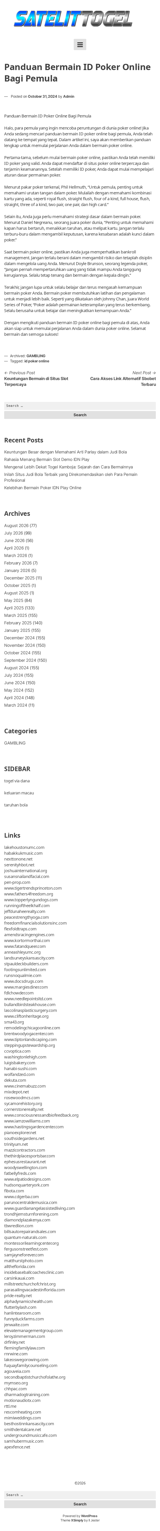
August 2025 (16, 592)
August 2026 (16, 525)
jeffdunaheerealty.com (24, 911)
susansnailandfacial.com (26, 876)
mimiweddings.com (22, 1418)
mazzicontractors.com (24, 1150)
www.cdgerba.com (21, 1196)
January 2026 (17, 570)
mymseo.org (16, 1383)
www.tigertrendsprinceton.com (33, 888)
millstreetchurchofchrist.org (29, 1284)
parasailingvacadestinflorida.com (34, 1290)
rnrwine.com (16, 1354)
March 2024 (15, 705)
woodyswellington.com (25, 1167)
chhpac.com (15, 1388)
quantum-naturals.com (25, 1237)
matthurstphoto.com (23, 1260)
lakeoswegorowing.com (26, 1359)
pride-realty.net (18, 1295)
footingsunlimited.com (25, 969)
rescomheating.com (22, 1412)
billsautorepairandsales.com (30, 1231)
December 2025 (19, 577)
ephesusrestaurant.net (25, 1161)
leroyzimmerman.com (24, 1336)
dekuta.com (15, 1080)
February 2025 (18, 622)
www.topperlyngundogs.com (31, 900)
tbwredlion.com (18, 1226)
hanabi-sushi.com (20, 1068)
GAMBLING (35, 356)
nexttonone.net (18, 859)
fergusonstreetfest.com (26, 1249)
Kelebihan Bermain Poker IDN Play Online (42, 487)
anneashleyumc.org (22, 952)
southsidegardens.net (24, 1138)
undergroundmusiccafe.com (30, 1435)
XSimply (77, 1520)
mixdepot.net (16, 1092)
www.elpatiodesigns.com (27, 1179)
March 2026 (15, 555)
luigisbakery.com (19, 1063)
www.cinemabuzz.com (25, 1086)
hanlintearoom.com (22, 1313)
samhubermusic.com (24, 1441)
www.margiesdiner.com (26, 987)
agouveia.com (17, 1371)
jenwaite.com (16, 1324)
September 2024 (20, 660)
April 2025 (14, 607)
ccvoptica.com (17, 1051)
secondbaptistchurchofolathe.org (34, 1377)
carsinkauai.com (19, 1278)
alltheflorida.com (19, 1266)
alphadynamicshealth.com (28, 1301)
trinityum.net (16, 1144)
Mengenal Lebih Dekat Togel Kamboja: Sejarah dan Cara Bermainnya (68, 466)
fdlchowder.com (19, 993)
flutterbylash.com (20, 1307)
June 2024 (14, 682)
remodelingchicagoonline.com (32, 1028)
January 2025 (17, 630)
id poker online (36, 361)
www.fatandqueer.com (25, 946)
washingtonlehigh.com (25, 1057)
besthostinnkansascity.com (29, 1423)
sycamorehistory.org (23, 1103)
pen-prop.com (17, 882)
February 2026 (18, 563)
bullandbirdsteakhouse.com (30, 1004)
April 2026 (14, 548)
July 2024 (13, 675)
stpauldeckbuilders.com (26, 964)
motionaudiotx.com (22, 1400)
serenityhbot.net (19, 865)
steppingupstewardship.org (29, 1045)
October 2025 (17, 585)
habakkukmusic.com (23, 853)
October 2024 (17, 652)
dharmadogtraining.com (26, 1394)
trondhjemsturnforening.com (31, 1214)
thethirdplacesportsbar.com (29, 1156)
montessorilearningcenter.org (31, 1243)
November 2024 (19, 645)
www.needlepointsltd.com (28, 998)
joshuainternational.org (25, 870)
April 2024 (14, 697)
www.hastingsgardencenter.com (34, 1127)
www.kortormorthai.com (27, 940)
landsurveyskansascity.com (29, 958)
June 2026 (14, 540)
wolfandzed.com (19, 1074)
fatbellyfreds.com (20, 1173)
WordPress (89, 1516)
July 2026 (13, 533)
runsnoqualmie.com (22, 975)
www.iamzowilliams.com (27, 1121)
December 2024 (19, 637)
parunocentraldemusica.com (30, 1202)
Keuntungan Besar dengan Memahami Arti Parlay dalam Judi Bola (65, 451)
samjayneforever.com (24, 1255)
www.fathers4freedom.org (28, 894)
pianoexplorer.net (20, 1132)
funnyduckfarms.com (24, 1319)
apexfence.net (17, 1447)
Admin (68, 96)
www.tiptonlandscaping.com (30, 1039)
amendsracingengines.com (29, 934)
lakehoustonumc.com (24, 847)
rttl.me (10, 1406)
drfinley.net (14, 1342)
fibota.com (14, 1191)
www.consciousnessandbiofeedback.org (41, 1115)
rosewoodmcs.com (22, 1097)
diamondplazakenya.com (27, 1220)
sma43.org (14, 1022)
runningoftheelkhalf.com (27, 905)
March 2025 (15, 615)
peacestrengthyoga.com (26, 917)
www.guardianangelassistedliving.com (39, 1208)
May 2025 (13, 600)
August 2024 (16, 667)
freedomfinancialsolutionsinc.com (35, 923)
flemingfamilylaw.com (24, 1348)
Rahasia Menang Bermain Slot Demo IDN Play (46, 459)
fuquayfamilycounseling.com (30, 1365)
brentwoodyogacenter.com (29, 1033)
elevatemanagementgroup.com (33, 1330)
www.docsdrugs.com (23, 981)
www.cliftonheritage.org (26, 1016)
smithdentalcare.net (22, 1429)
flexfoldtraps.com (20, 929)
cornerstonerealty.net (24, 1109)
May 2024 (13, 690)
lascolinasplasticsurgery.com (30, 1010)
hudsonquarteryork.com (26, 1185)
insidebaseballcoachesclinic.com (34, 1272)
